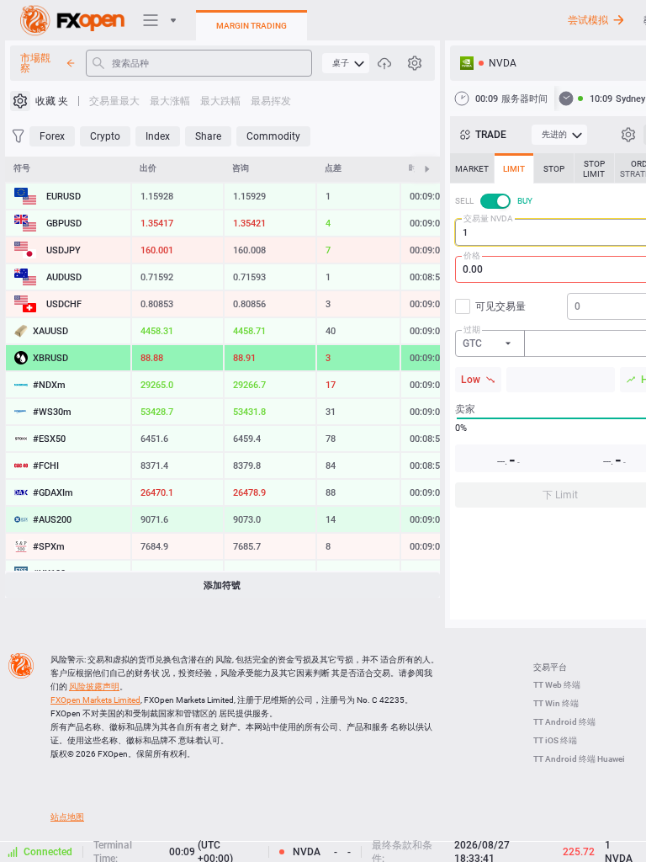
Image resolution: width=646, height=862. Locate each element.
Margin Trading (251, 25)
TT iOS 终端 (555, 740)
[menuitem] (345, 63)
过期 (471, 329)
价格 (471, 255)
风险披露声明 (94, 686)
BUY (524, 200)
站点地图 (67, 817)
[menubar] (345, 63)
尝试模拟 (588, 20)
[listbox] (490, 343)
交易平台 (550, 667)
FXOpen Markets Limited (95, 700)
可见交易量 (500, 306)
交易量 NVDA (488, 218)
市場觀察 (35, 63)
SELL (464, 200)
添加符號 (222, 585)
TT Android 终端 (564, 721)
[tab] (472, 168)
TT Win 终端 (556, 703)
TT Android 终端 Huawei (579, 759)
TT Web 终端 (556, 684)
